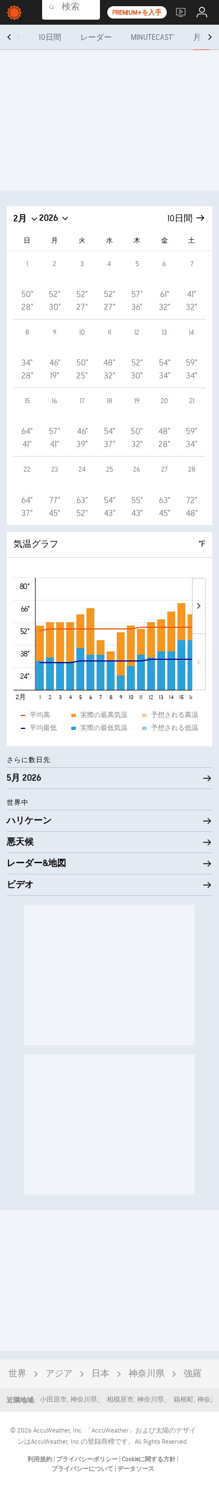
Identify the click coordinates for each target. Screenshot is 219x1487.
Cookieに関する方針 (149, 1459)
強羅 (193, 1374)
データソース (135, 1468)
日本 (101, 1374)
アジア (58, 1374)
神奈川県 (147, 1374)
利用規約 (40, 1459)
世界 (17, 1374)
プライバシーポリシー (87, 1459)
